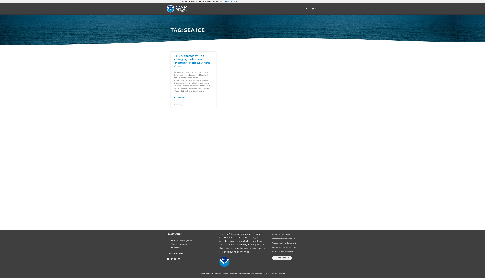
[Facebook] (168, 259)
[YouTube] (179, 259)
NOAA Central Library (281, 234)
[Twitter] (172, 259)
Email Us (176, 248)
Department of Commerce (211, 274)
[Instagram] (175, 259)
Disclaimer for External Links (284, 247)
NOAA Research (278, 274)
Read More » (179, 97)
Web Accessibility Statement (284, 243)
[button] (306, 8)
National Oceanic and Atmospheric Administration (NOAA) (247, 274)
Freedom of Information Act (283, 239)
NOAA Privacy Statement (282, 252)
